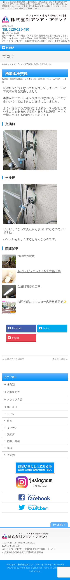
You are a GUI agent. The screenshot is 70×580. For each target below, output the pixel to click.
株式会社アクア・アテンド (31, 564)
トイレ (11, 414)
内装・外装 (13, 441)
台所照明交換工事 (28, 286)
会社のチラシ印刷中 (13, 359)
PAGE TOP (65, 559)
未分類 (11, 384)
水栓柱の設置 (26, 256)
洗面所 (11, 434)
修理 (9, 448)
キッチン (12, 427)
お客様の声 (13, 392)
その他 (11, 455)
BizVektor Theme (41, 568)
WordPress (25, 568)
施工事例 (12, 407)
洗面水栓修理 (60, 359)
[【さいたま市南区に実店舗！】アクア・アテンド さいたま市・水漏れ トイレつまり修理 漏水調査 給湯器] (35, 18)
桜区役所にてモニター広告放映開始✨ (42, 301)
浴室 (9, 421)
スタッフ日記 (14, 399)
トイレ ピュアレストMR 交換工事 (39, 271)
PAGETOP (59, 524)
